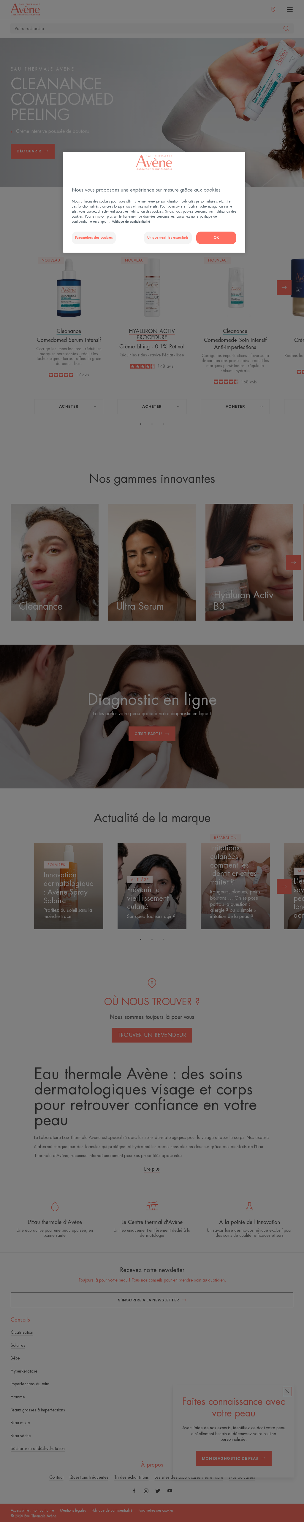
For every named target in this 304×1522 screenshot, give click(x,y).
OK (216, 237)
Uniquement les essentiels (168, 237)
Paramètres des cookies (94, 237)
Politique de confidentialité (131, 221)
